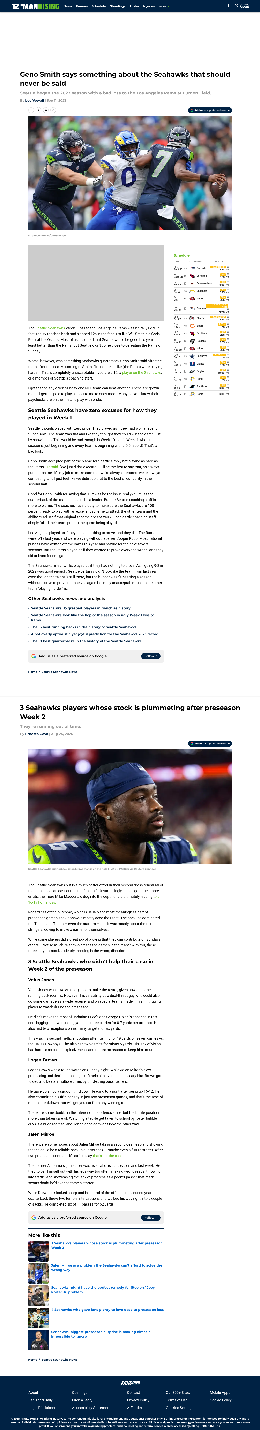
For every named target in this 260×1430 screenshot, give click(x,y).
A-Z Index (135, 1408)
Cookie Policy (221, 1400)
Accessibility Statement (91, 1408)
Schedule (99, 6)
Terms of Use (177, 1400)
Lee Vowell (34, 100)
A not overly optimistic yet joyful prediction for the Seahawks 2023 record (94, 634)
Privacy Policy (138, 1400)
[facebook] (228, 5)
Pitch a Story (82, 1400)
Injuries (149, 6)
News (68, 6)
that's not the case (108, 1156)
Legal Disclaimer (41, 1408)
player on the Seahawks (141, 372)
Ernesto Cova (36, 734)
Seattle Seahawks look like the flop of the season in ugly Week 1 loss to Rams (92, 617)
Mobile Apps (220, 1392)
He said (52, 467)
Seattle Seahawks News (59, 672)
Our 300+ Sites (178, 1392)
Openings (79, 1392)
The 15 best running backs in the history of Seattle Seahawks (83, 627)
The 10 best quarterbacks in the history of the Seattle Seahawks (86, 641)
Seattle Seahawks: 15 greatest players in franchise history (81, 608)
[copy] (53, 110)
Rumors (82, 6)
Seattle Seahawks (50, 328)
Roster (134, 6)
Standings (117, 6)
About (33, 1392)
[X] (236, 5)
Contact (133, 1392)
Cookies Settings (179, 1408)
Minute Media (29, 1418)
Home (32, 672)
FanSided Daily (40, 1400)
